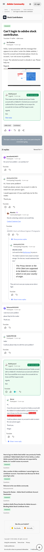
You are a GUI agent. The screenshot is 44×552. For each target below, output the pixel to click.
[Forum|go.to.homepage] (15, 4)
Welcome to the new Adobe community (15, 486)
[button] (4, 5)
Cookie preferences (9, 546)
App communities (15, 9)
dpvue (12, 399)
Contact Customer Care (14, 221)
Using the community (10, 542)
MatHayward (12, 94)
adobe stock (7, 125)
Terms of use (21, 542)
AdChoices (34, 549)
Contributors (17, 125)
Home (6, 9)
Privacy (28, 542)
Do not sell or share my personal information (16, 549)
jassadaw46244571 (12, 156)
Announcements (8, 488)
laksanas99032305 (13, 307)
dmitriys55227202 (12, 178)
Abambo (12, 212)
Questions (7, 11)
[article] (22, 163)
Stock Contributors (28, 9)
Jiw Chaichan (11, 42)
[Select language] (30, 4)
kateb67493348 (11, 336)
